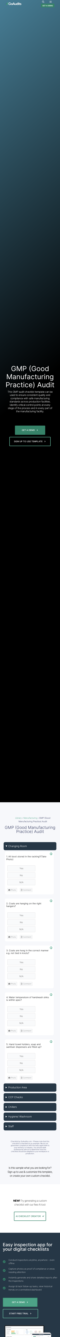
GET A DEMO (47, 6)
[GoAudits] (13, 3)
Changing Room (17, 846)
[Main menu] (50, 2)
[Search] (43, 2)
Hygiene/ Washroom (20, 1116)
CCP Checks (15, 1097)
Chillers (12, 1106)
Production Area (17, 1087)
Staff (11, 1126)
